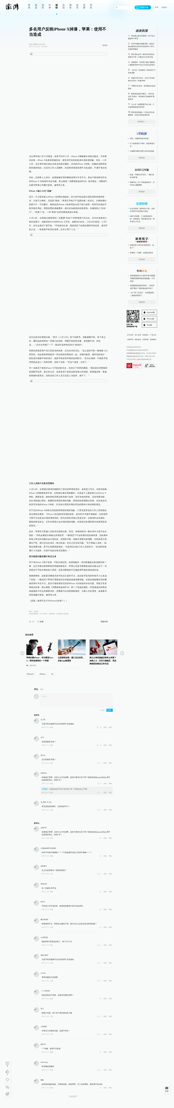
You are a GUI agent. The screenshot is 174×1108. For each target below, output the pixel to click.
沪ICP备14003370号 (133, 347)
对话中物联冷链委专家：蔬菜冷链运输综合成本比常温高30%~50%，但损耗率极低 (142, 46)
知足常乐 (44, 773)
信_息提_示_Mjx (46, 802)
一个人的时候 (45, 991)
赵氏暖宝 (44, 866)
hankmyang (44, 1062)
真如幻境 (44, 884)
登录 (156, 7)
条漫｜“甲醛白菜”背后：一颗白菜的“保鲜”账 (142, 176)
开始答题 (142, 259)
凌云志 (43, 755)
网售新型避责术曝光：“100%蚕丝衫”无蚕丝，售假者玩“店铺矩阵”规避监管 (141, 96)
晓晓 (42, 1080)
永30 (42, 737)
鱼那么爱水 (44, 955)
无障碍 (164, 7)
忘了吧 (43, 719)
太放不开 (44, 828)
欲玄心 (43, 902)
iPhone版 (150, 319)
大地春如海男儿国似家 (48, 848)
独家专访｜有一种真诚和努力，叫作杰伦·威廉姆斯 (142, 183)
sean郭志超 (44, 937)
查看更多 (142, 158)
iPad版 (149, 325)
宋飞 (42, 1009)
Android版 (151, 312)
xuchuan (43, 973)
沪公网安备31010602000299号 (137, 350)
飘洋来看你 (44, 919)
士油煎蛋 (44, 1026)
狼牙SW (43, 1044)
